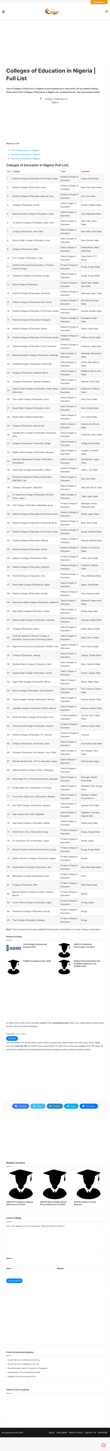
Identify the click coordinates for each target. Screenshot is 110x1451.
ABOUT (52, 1432)
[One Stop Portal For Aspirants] (55, 11)
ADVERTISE (102, 1432)
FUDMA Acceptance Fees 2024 (37, 961)
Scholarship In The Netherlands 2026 (24, 1372)
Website (60, 1268)
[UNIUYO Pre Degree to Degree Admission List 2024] (21, 1184)
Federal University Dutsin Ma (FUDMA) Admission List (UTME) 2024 (87, 963)
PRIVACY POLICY (76, 1432)
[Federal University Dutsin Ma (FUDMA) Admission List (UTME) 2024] (64, 967)
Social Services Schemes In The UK (23, 1364)
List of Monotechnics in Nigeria (25, 154)
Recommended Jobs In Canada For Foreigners (27, 1368)
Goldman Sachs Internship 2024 (22, 1376)
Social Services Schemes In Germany (24, 1360)
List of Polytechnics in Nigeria (25, 150)
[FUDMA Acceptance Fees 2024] (13, 967)
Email (9, 1268)
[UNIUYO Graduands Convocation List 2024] (64, 950)
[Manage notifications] (104, 1445)
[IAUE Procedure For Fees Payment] (89, 1184)
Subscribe (10, 1034)
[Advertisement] (55, 41)
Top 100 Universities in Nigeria (25, 158)
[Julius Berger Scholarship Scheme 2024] (13, 948)
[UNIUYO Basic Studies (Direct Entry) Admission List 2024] (55, 1184)
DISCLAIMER (62, 1432)
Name (9, 1258)
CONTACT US (90, 1432)
